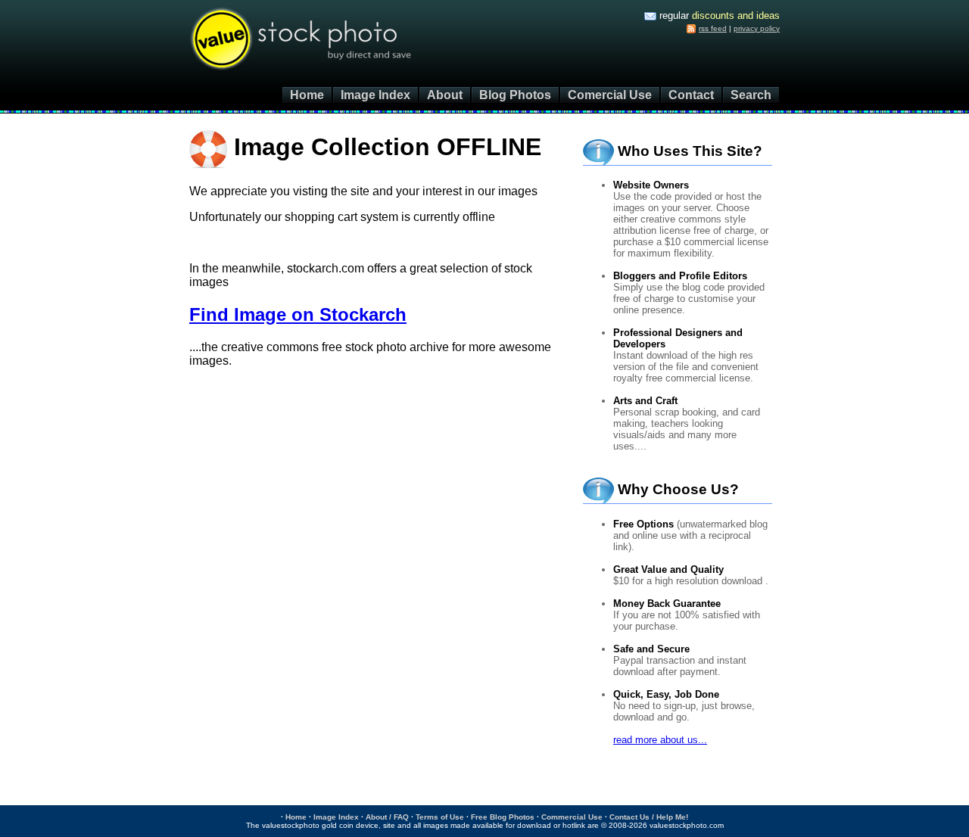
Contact (691, 95)
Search (751, 95)
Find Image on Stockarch (298, 314)
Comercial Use (610, 95)
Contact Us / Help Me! (648, 817)
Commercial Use (572, 817)
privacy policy (757, 28)
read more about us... (660, 739)
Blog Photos (515, 95)
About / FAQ (387, 817)
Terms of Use (440, 817)
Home (307, 95)
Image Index (375, 95)
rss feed (713, 28)
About (445, 95)
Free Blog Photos (502, 817)
